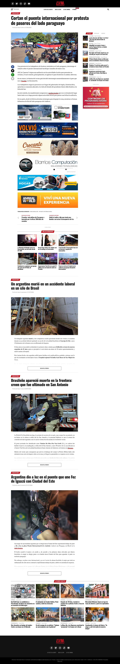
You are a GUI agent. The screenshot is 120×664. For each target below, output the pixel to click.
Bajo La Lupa (58, 9)
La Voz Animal (66, 9)
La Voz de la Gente (48, 9)
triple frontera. (18, 548)
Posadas (23, 81)
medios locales (53, 93)
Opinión (74, 9)
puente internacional (46, 211)
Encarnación (34, 211)
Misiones (70, 448)
